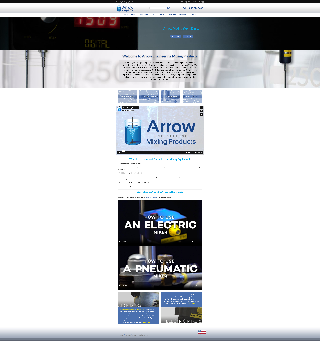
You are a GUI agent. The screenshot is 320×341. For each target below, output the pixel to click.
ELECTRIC (140, 331)
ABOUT (129, 331)
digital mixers (140, 309)
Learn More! (146, 322)
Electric (161, 14)
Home (126, 14)
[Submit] (169, 8)
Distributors (183, 14)
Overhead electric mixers (127, 309)
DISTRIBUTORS (160, 331)
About (133, 14)
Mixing (148, 320)
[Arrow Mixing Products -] (125, 8)
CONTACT (170, 331)
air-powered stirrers (173, 295)
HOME (123, 331)
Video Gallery (144, 14)
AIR (134, 331)
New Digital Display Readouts (126, 2)
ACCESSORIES (149, 331)
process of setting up (152, 197)
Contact (193, 14)
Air (153, 14)
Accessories (172, 14)
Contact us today (136, 179)
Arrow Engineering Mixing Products (128, 334)
